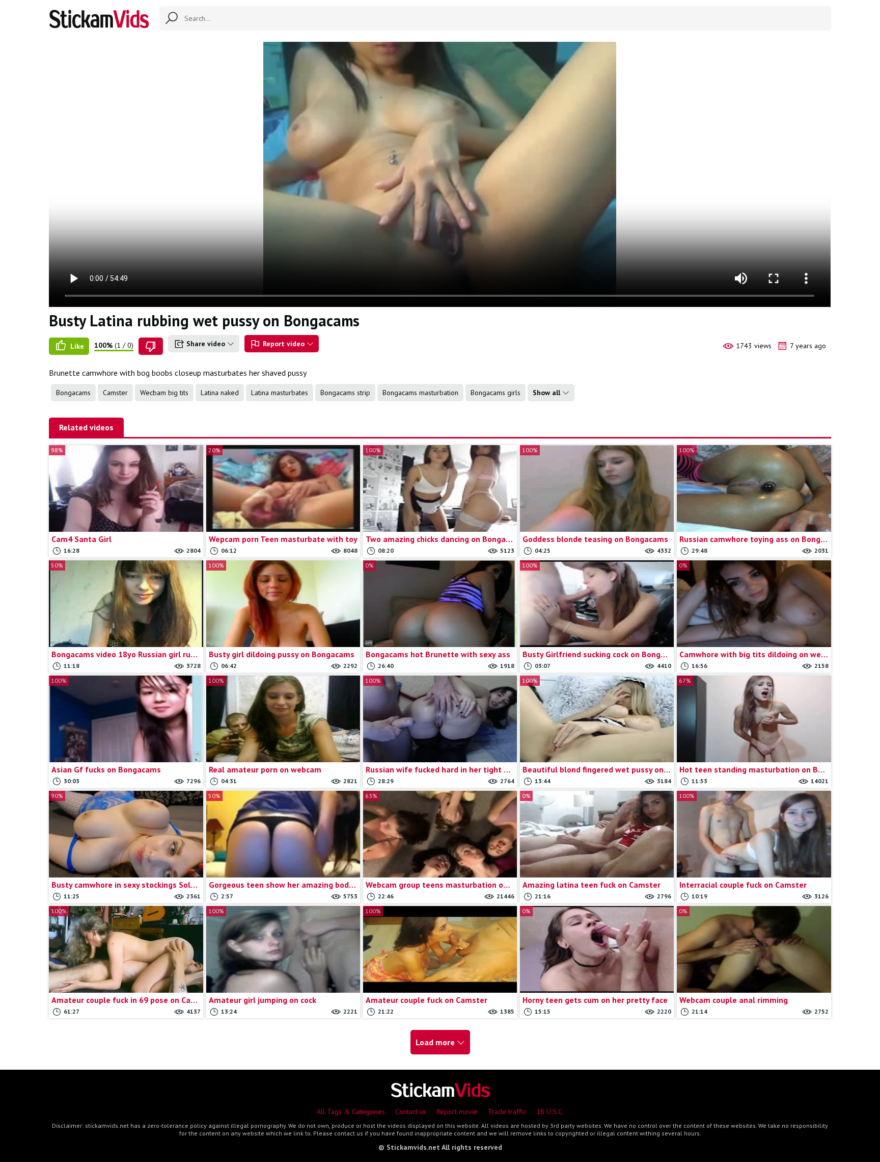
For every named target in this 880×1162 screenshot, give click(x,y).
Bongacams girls (495, 392)
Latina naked (220, 392)
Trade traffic (507, 1111)
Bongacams (73, 392)
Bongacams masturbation (420, 392)
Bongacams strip (345, 392)
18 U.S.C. (550, 1111)
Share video (205, 343)
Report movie (457, 1111)
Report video (284, 343)
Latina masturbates (279, 392)
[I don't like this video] (151, 346)
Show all (547, 392)
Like (76, 346)
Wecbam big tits (164, 392)
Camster (115, 392)
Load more (436, 1042)
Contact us (410, 1111)
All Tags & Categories (351, 1111)
